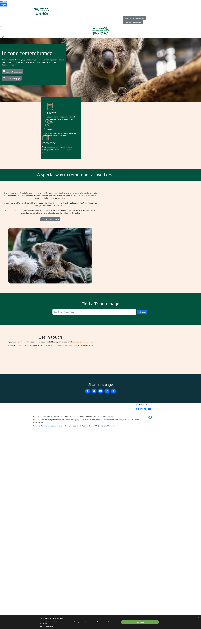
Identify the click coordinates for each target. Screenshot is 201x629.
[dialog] (100, 622)
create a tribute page (12, 71)
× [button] (198, 617)
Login (3, 4)
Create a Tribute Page (50, 219)
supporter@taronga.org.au (66, 345)
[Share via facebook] (87, 391)
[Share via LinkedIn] (107, 391)
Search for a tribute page (134, 18)
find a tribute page (11, 78)
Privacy (35, 426)
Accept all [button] (140, 622)
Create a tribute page (132, 22)
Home (4, 1)
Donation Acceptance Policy (51, 426)
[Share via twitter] (94, 391)
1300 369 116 (110, 426)
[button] (79, 626)
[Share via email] (100, 391)
